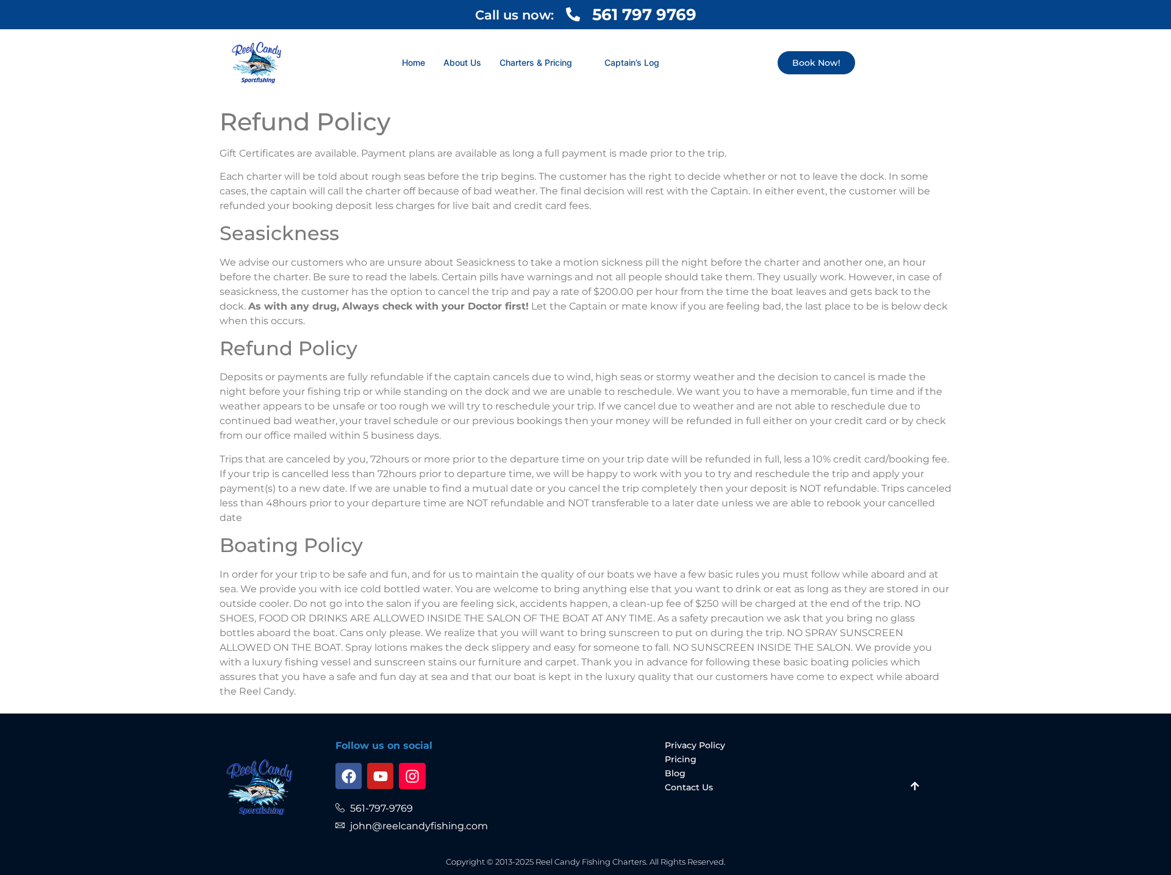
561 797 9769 (644, 14)
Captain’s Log (631, 62)
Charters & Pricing (536, 62)
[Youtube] (380, 776)
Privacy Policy (695, 745)
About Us (462, 62)
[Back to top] (915, 787)
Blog (675, 773)
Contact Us (689, 787)
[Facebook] (348, 776)
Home (413, 62)
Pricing (681, 759)
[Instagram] (412, 776)
